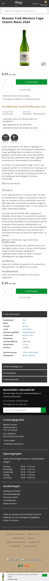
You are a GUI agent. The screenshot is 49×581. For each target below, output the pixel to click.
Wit (23, 323)
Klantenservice (34, 534)
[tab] (24, 314)
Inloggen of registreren (16, 534)
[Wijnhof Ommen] (19, 3)
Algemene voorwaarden (16, 542)
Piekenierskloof (28, 332)
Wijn (24, 320)
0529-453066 (9, 440)
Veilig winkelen (18, 538)
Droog (25, 326)
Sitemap (30, 538)
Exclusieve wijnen (10, 497)
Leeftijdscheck (34, 542)
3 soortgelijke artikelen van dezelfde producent (21, 99)
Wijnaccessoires (10, 503)
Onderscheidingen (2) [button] (12, 366)
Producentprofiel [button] (10, 379)
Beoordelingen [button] (9, 373)
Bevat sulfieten (28, 355)
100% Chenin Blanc (30, 352)
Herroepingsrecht (30, 546)
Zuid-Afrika (27, 329)
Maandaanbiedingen (11, 494)
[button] (5, 138)
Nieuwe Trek (27, 335)
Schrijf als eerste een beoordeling (16, 96)
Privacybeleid (14, 546)
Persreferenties (9, 500)
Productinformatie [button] (11, 314)
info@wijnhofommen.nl (13, 444)
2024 (24, 338)
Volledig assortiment (11, 491)
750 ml (25, 344)
